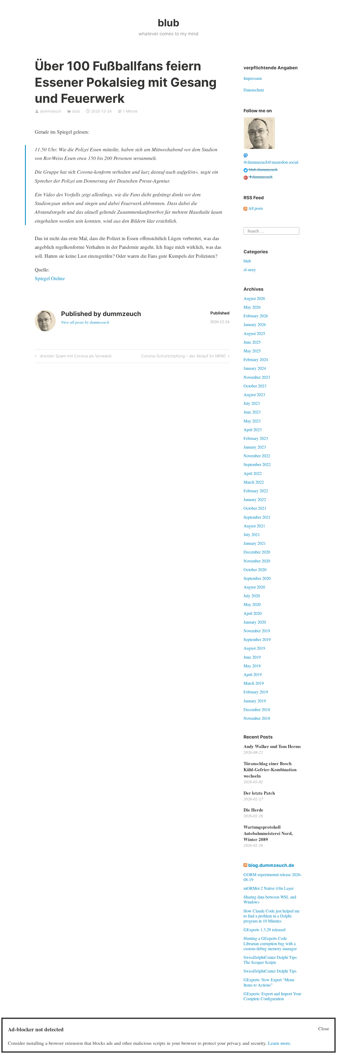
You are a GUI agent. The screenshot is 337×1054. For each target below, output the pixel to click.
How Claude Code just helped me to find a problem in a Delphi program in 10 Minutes (272, 916)
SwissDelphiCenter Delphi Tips (270, 971)
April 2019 (253, 674)
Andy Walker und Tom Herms (272, 746)
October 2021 (255, 508)
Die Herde (253, 810)
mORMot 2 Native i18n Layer (269, 888)
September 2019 (257, 639)
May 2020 (252, 604)
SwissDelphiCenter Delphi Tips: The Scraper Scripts (271, 959)
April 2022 (253, 473)
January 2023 (255, 447)
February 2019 (256, 691)
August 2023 (254, 394)
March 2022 (254, 482)
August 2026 (254, 298)
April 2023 (253, 429)
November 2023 (257, 377)
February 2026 (256, 315)
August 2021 (254, 525)
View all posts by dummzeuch (85, 322)
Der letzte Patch (259, 793)
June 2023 (252, 412)
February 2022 (256, 490)
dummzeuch (50, 111)
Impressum (253, 78)
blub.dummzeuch (262, 169)
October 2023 (255, 385)
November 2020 (257, 561)
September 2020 (257, 578)
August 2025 (254, 333)
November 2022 (257, 455)
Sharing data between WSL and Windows (270, 899)
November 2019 (257, 630)
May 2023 (252, 421)
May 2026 (252, 307)
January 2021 (255, 543)
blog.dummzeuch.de (271, 865)
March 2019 (254, 683)
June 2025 (252, 342)
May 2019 (252, 665)
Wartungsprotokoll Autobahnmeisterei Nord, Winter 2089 (268, 833)
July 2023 (252, 403)
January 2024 (255, 368)
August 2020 (254, 587)
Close (323, 1028)
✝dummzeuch (260, 176)
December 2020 (257, 552)
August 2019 (254, 648)
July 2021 (252, 534)
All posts (255, 208)
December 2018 (257, 709)
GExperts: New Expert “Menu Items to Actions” (269, 982)
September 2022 (257, 464)
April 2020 (253, 613)
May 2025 (252, 350)
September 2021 (257, 517)
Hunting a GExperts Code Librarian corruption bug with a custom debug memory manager (270, 943)
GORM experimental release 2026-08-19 (273, 877)
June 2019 (252, 657)
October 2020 (255, 569)
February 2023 (256, 438)
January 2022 (255, 499)
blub (168, 23)
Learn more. (279, 1043)
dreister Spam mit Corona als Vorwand (74, 357)
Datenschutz (254, 90)
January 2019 (255, 700)
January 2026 (255, 324)
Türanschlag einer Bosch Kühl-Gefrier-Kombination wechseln (270, 769)
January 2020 (255, 622)
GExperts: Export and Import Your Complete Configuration (272, 996)
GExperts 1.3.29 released (264, 929)
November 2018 (257, 718)
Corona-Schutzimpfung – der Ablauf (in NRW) (183, 357)
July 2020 (252, 595)
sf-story (250, 269)
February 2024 (256, 359)
